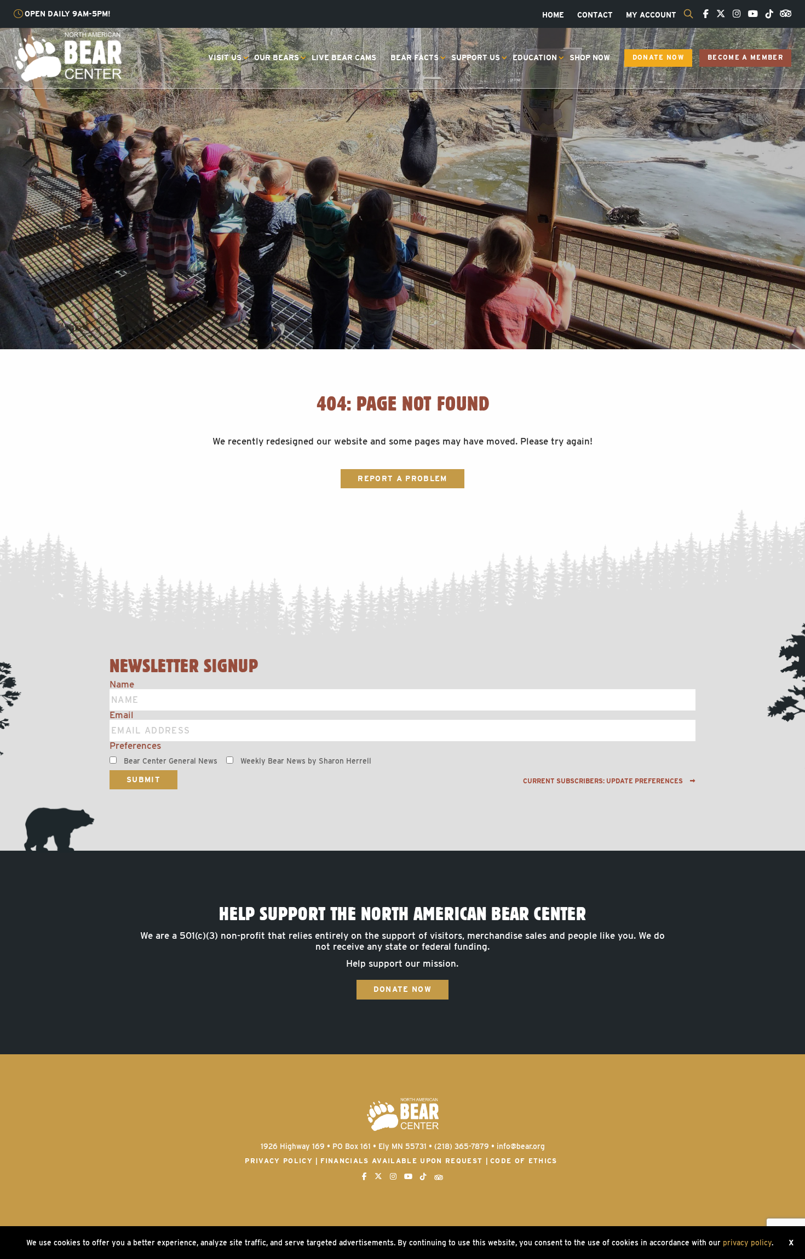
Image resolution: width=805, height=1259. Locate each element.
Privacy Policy (279, 1161)
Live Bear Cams (344, 57)
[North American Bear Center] (68, 56)
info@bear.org (521, 1146)
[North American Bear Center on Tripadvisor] (783, 12)
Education (535, 57)
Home (553, 15)
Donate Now (658, 57)
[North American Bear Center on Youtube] (750, 14)
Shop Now (590, 57)
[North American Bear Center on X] (718, 14)
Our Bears (276, 57)
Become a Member (745, 57)
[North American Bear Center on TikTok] (766, 14)
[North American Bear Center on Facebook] (703, 14)
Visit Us (225, 57)
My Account (651, 15)
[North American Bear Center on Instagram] (733, 14)
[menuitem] (553, 15)
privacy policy (747, 1242)
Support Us (475, 57)
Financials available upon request (401, 1161)
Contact (595, 15)
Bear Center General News (170, 760)
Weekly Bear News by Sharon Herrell (305, 760)
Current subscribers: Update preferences (604, 781)
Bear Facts (414, 57)
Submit (143, 779)
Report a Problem (402, 478)
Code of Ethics (523, 1161)
